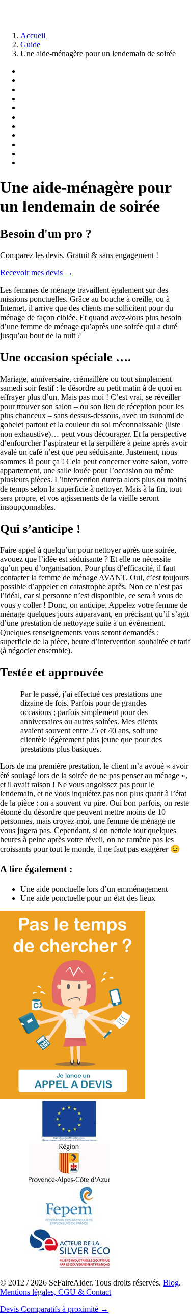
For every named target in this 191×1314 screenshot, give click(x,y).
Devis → (54, 1309)
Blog (171, 1282)
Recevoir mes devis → (36, 272)
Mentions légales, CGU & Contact (55, 1292)
